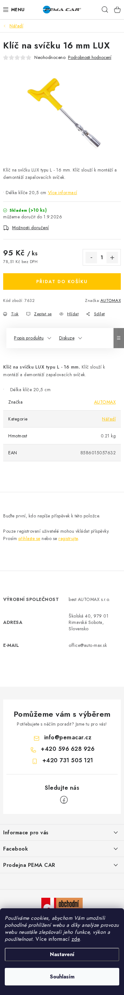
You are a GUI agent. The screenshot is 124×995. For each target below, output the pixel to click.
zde (76, 939)
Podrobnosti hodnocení (89, 57)
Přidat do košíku (62, 281)
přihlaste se (29, 538)
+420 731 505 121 (67, 760)
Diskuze (67, 338)
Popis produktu (29, 338)
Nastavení (62, 954)
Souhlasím (62, 976)
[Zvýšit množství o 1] (112, 257)
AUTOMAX (110, 300)
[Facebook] (64, 800)
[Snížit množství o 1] (91, 257)
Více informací (62, 192)
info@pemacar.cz (68, 737)
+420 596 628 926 (67, 749)
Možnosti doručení (30, 227)
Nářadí (109, 419)
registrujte (68, 538)
